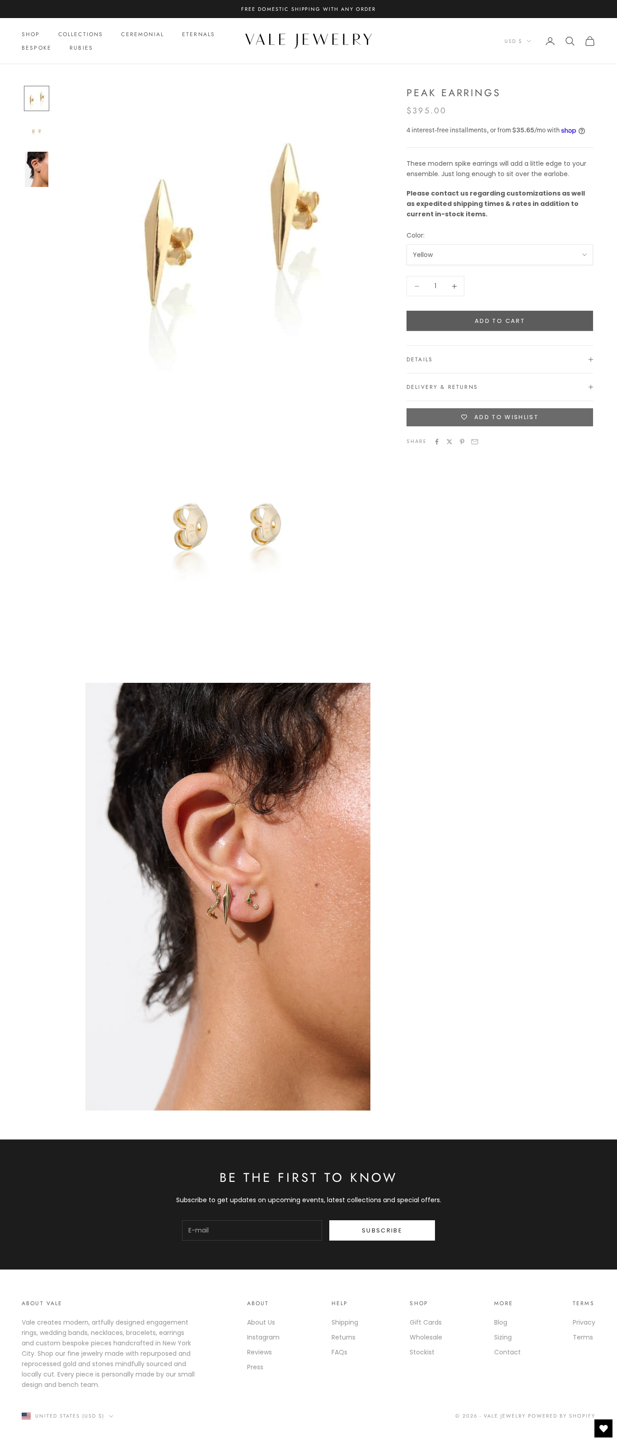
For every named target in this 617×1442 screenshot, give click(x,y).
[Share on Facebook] (436, 441)
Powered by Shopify (561, 1415)
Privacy (584, 1322)
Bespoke (36, 48)
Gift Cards (426, 1322)
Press (255, 1367)
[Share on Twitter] (449, 441)
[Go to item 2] (36, 131)
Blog (500, 1322)
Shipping (345, 1322)
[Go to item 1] (36, 98)
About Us (261, 1322)
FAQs (339, 1352)
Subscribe (382, 1230)
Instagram (263, 1337)
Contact (507, 1352)
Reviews (259, 1352)
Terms (583, 1337)
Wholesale (426, 1337)
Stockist (422, 1352)
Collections (80, 34)
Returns (343, 1337)
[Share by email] (474, 441)
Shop (31, 34)
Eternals (198, 34)
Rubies (81, 48)
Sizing (503, 1337)
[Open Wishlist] (603, 1428)
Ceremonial (142, 34)
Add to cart (500, 321)
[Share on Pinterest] (462, 441)
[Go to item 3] (36, 169)
